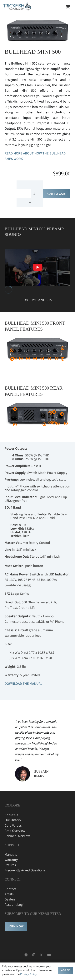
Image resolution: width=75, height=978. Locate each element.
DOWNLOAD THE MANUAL (23, 683)
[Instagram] (34, 955)
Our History (13, 820)
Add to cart (57, 193)
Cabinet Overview (17, 835)
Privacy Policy (28, 974)
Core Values (13, 825)
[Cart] (67, 7)
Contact (10, 888)
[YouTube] (49, 955)
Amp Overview (15, 830)
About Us (11, 814)
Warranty (11, 859)
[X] (41, 955)
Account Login (15, 904)
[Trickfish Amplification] (17, 7)
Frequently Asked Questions (25, 870)
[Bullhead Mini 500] (37, 267)
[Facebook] (26, 955)
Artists (9, 894)
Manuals (11, 854)
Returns (10, 864)
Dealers (10, 899)
